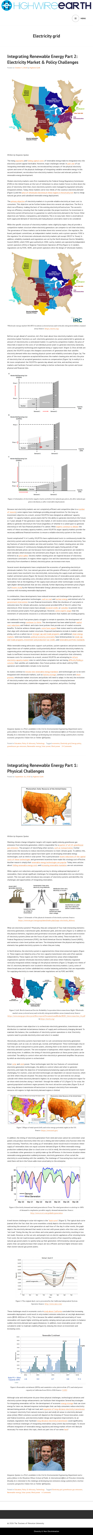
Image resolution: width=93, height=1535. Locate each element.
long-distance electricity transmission (52, 1421)
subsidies (64, 608)
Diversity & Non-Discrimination (46, 1531)
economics (56, 743)
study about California (53, 1311)
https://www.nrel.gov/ (49, 1130)
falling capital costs (35, 160)
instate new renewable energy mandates (41, 671)
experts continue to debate (67, 526)
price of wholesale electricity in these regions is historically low (47, 192)
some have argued (48, 628)
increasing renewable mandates (54, 865)
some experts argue (63, 611)
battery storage (49, 674)
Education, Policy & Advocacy (24, 743)
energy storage (67, 1403)
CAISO (64, 1390)
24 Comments (67, 746)
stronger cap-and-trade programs (45, 634)
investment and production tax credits (39, 640)
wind (22, 1064)
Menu (83, 18)
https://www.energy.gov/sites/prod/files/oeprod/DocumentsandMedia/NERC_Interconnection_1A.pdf (46, 1016)
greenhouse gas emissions (17, 746)
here (66, 1429)
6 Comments (46, 1492)
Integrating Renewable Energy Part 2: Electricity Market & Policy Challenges (42, 59)
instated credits (52, 608)
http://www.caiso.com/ (53, 1304)
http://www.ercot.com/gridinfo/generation (46, 1213)
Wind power (55, 746)
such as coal (47, 599)
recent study (17, 587)
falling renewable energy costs (25, 865)
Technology (40, 743)
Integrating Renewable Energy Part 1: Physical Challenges (42, 768)
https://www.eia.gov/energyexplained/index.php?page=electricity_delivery (46, 920)
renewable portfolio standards (72, 640)
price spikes (23, 555)
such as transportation (63, 848)
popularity (20, 160)
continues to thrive (33, 622)
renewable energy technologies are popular (49, 862)
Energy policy (76, 743)
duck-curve (53, 1220)
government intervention (17, 602)
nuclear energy (61, 599)
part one (71, 163)
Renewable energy (34, 746)
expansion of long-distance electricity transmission (64, 1409)
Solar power (46, 746)
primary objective (18, 201)
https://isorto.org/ (52, 328)
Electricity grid (66, 743)
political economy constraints (43, 637)
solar (14, 1064)
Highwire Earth (35, 68)
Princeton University (36, 1523)
